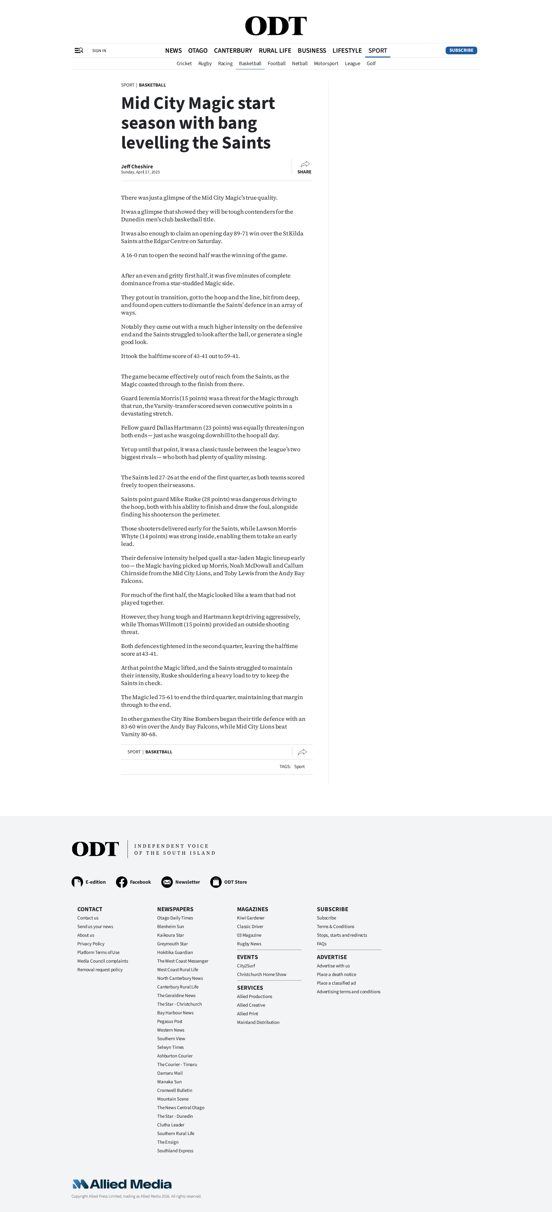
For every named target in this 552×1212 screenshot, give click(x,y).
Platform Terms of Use (98, 952)
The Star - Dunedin (175, 1116)
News (173, 50)
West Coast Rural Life (177, 969)
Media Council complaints (102, 961)
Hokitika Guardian (175, 952)
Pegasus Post (169, 1021)
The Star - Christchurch (179, 1004)
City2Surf (246, 966)
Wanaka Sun (169, 1082)
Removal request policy (100, 969)
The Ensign (168, 1142)
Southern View (171, 1038)
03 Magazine (249, 935)
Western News (170, 1030)
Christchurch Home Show (262, 974)
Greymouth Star (172, 944)
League (352, 63)
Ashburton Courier (174, 1056)
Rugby (205, 63)
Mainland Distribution (258, 1022)
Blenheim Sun (170, 926)
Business (312, 50)
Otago (198, 50)
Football (277, 63)
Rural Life (275, 50)
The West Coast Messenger (182, 961)
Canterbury (233, 50)
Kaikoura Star (170, 935)
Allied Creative (251, 1005)
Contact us (87, 918)
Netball (300, 63)
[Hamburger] (79, 50)
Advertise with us (333, 966)
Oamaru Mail (169, 1073)
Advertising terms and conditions (348, 991)
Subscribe (461, 50)
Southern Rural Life (175, 1133)
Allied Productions (254, 996)
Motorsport (326, 63)
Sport (377, 50)
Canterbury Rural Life (177, 987)
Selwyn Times (170, 1047)
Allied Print (247, 1013)
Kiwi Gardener (250, 918)
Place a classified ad (336, 983)
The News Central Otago (180, 1107)
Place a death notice (336, 974)
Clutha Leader (170, 1125)
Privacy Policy (90, 944)
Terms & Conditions (335, 926)
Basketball (250, 63)
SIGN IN (99, 51)
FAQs (321, 944)
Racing (225, 63)
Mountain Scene (172, 1099)
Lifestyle (347, 50)
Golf (371, 63)
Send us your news (95, 926)
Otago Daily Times (175, 918)
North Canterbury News (180, 978)
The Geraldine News (176, 995)
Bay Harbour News (175, 1013)
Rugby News (249, 944)
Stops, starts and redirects (342, 935)
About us (85, 935)
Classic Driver (250, 926)
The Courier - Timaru (177, 1064)
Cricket (184, 63)
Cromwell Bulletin (174, 1090)
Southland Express (175, 1150)
